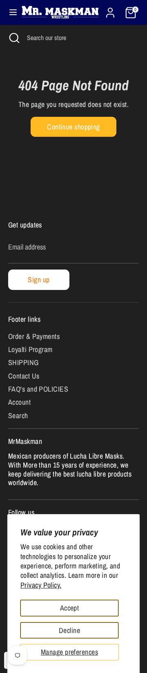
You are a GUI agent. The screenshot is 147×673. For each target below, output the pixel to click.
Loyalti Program (30, 349)
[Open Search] (13, 37)
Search (18, 415)
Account (19, 402)
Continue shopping (73, 127)
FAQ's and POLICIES (38, 389)
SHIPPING (23, 362)
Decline (69, 630)
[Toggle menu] (9, 12)
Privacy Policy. (41, 585)
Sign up (38, 279)
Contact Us (24, 376)
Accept (69, 608)
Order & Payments (34, 336)
